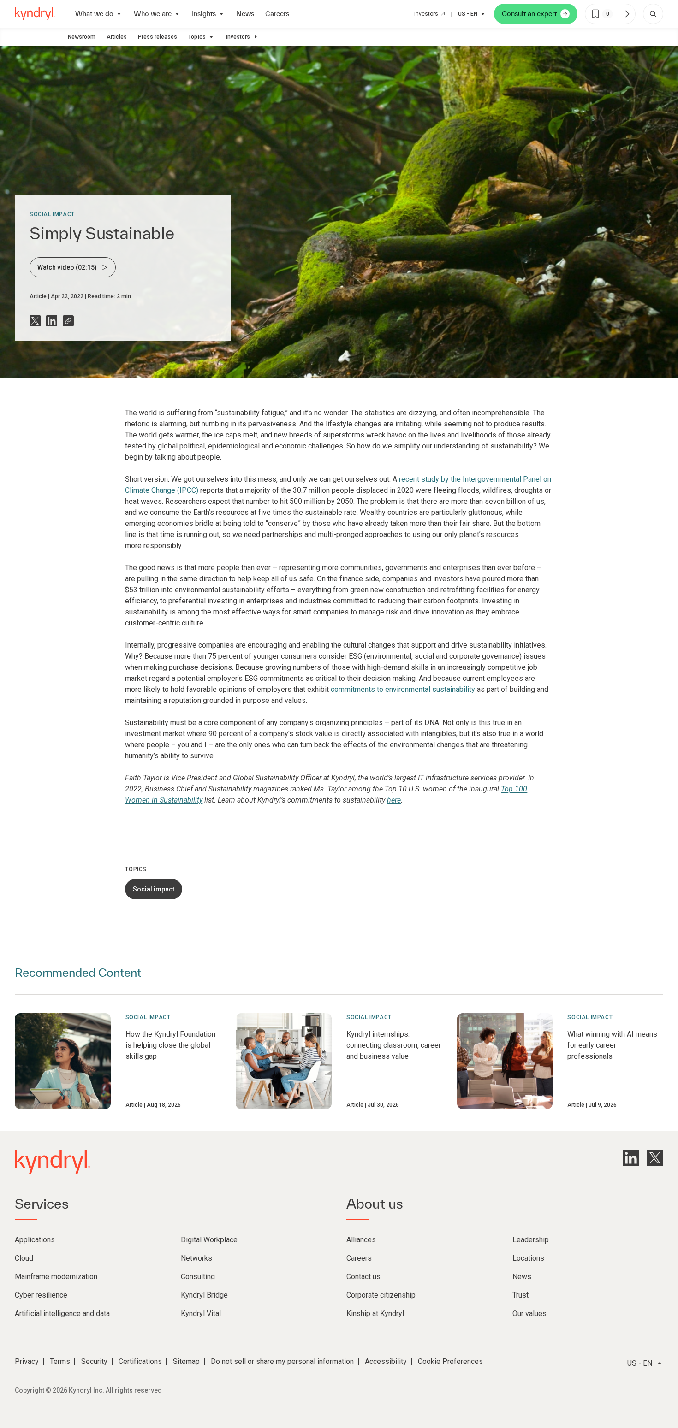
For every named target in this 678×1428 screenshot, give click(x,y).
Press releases (157, 37)
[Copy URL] (68, 320)
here (394, 800)
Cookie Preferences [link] (450, 1361)
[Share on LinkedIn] (51, 320)
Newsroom (81, 37)
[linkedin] (631, 1158)
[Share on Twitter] (35, 320)
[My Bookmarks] (627, 14)
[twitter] (655, 1158)
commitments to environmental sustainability (403, 689)
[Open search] (653, 14)
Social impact (52, 214)
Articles (117, 37)
